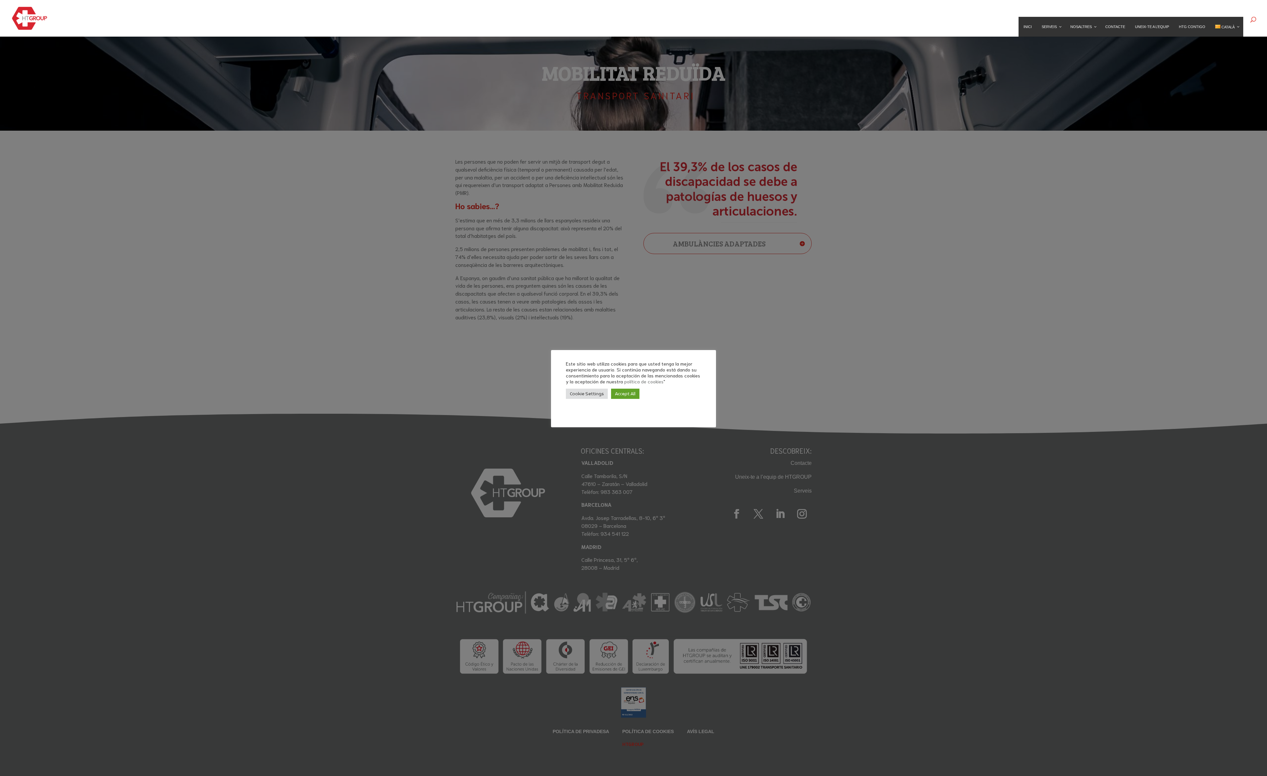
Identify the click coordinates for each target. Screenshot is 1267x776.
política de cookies (644, 381)
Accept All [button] (625, 393)
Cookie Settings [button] (587, 393)
